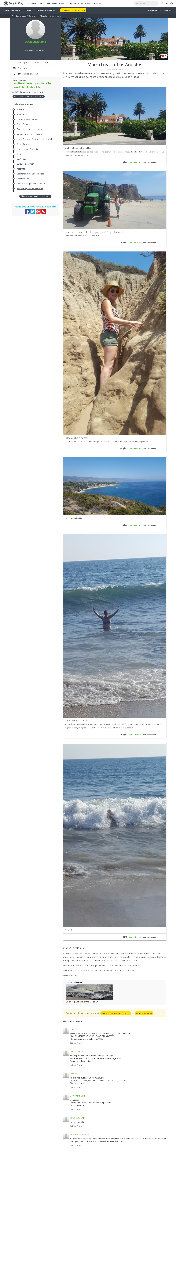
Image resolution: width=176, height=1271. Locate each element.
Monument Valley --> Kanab (29, 134)
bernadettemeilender (79, 1135)
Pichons (73, 1074)
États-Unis (22, 68)
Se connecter (154, 10)
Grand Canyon (23, 124)
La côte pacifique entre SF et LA (82, 1002)
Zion (19, 154)
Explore (32, 3)
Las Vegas (21, 159)
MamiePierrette (76, 1051)
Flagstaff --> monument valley (30, 129)
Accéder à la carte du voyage (29, 97)
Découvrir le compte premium (73, 10)
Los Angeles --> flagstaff (27, 119)
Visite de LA (22, 114)
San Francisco (23, 179)
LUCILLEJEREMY (77, 1118)
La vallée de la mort (25, 164)
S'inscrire (168, 10)
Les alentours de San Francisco (30, 174)
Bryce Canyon (23, 144)
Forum (97, 3)
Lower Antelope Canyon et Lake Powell (34, 139)
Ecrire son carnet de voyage (18, 10)
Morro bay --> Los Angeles (30, 189)
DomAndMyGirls (77, 1096)
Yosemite (21, 169)
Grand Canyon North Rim (28, 149)
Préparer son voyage (79, 3)
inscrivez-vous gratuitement (116, 1013)
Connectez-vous (135, 162)
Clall (72, 1029)
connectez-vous (144, 1013)
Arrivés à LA (22, 109)
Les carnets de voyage (52, 3)
